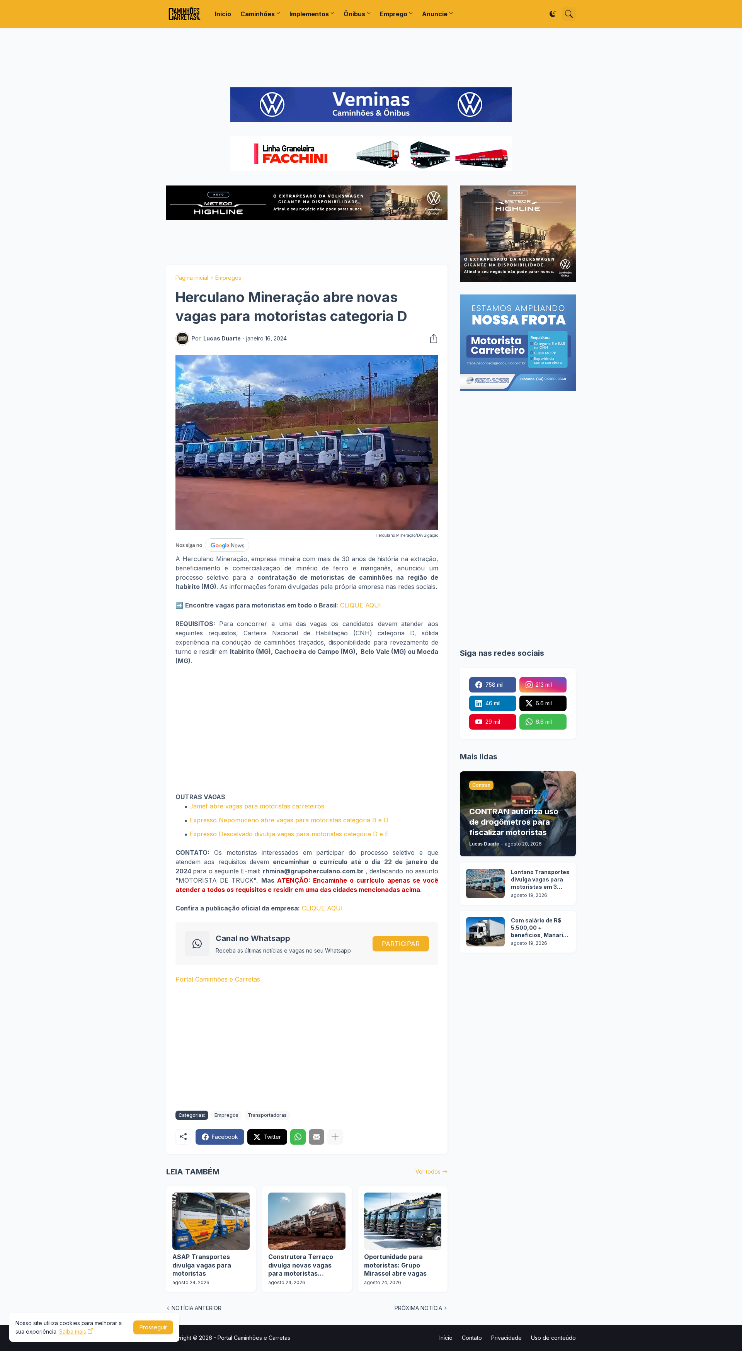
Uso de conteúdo (553, 1337)
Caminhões (257, 14)
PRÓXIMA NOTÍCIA (418, 1308)
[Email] (316, 1137)
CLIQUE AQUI (360, 605)
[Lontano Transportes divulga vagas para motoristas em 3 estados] (485, 883)
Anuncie (435, 14)
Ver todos (428, 1171)
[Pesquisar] (569, 14)
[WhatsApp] (298, 1137)
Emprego (393, 14)
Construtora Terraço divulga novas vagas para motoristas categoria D (300, 1265)
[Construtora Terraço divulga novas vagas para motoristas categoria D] (306, 1221)
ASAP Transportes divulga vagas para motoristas (201, 1265)
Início (223, 14)
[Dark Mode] (552, 14)
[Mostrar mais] (335, 1137)
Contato (472, 1337)
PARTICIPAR (401, 944)
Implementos (309, 14)
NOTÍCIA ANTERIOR (196, 1308)
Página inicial (191, 277)
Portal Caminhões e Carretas (217, 979)
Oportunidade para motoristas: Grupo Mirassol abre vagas (395, 1265)
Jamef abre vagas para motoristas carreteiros (256, 806)
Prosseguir (153, 1327)
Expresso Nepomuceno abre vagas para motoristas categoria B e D (288, 820)
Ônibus (354, 14)
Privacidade (506, 1337)
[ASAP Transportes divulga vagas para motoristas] (211, 1221)
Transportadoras (267, 1115)
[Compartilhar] (431, 338)
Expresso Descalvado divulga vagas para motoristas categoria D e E (289, 834)
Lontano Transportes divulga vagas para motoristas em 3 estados (540, 880)
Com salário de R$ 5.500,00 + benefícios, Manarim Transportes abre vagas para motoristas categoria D (539, 928)
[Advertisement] (371, 57)
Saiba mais (72, 1331)
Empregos (228, 277)
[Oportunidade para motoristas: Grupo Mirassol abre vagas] (402, 1221)
